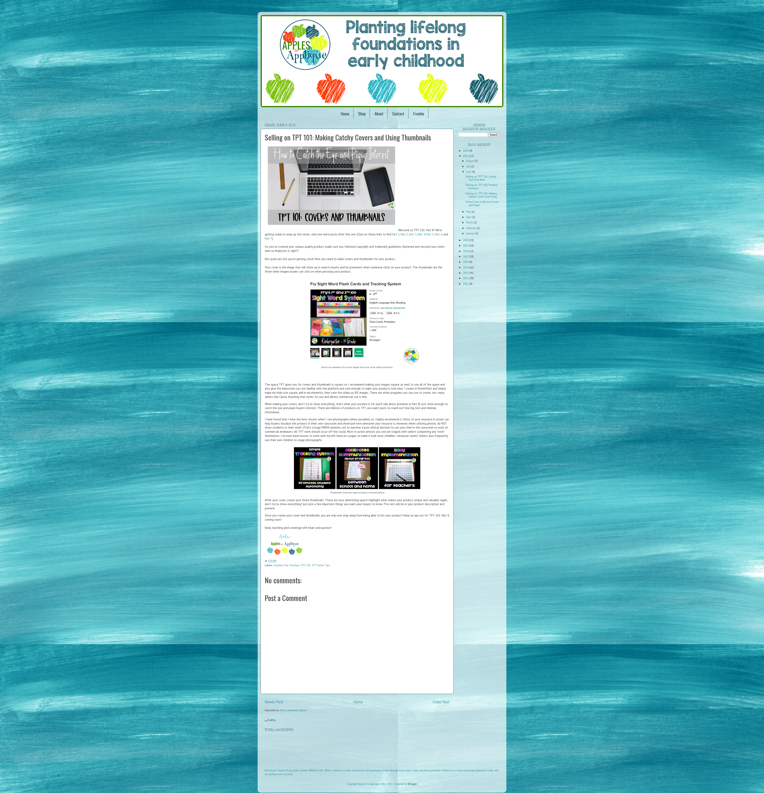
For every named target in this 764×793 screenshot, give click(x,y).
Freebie (418, 114)
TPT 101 (305, 565)
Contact (398, 114)
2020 (466, 240)
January (470, 233)
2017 (466, 256)
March (470, 222)
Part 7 (268, 238)
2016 (466, 262)
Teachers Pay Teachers (286, 565)
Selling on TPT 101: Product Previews (481, 186)
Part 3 (413, 234)
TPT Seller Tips (321, 565)
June (469, 171)
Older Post (441, 701)
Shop (362, 114)
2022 (466, 150)
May (469, 211)
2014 (466, 267)
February (471, 228)
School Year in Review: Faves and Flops (482, 203)
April (469, 217)
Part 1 (396, 234)
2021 (466, 156)
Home (345, 114)
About (379, 114)
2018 (466, 251)
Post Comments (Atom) (293, 710)
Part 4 (421, 234)
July (468, 166)
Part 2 (404, 234)
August (470, 161)
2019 (466, 245)
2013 (466, 273)
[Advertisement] (337, 753)
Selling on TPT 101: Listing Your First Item (480, 178)
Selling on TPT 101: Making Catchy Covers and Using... (482, 195)
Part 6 (438, 234)
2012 (466, 278)
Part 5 (430, 234)
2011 (466, 283)
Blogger (412, 784)
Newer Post (274, 701)
